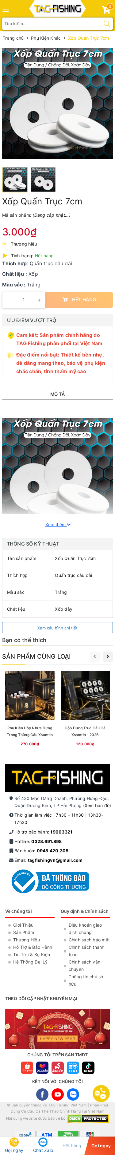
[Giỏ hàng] (106, 11)
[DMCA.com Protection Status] (88, 1118)
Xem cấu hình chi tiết (57, 627)
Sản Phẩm (23, 932)
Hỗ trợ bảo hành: (43, 831)
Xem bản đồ (97, 805)
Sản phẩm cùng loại (36, 656)
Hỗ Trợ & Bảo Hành (32, 947)
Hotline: (38, 841)
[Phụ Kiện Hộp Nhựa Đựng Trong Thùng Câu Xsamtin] (30, 710)
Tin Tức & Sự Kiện (31, 954)
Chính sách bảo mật (89, 939)
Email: (48, 860)
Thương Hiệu (26, 939)
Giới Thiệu (23, 925)
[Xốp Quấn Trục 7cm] (57, 103)
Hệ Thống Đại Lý (30, 961)
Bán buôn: (41, 850)
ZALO (73, 1094)
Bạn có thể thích (24, 640)
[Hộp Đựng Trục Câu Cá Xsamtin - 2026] (85, 710)
